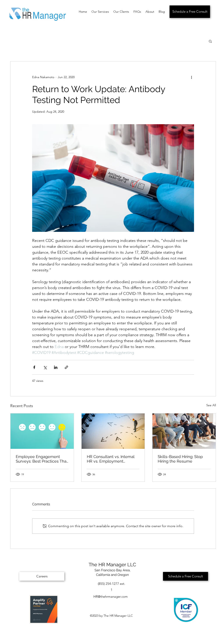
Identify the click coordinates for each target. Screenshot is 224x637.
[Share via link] (66, 367)
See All (211, 405)
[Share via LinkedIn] (56, 367)
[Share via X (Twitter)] (45, 367)
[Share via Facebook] (34, 367)
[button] (210, 41)
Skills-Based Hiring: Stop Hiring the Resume (180, 458)
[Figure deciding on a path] (113, 431)
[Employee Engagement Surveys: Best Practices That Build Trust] (42, 431)
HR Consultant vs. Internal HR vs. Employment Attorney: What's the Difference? (110, 458)
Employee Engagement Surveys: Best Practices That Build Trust (42, 458)
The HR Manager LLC (112, 564)
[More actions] (191, 77)
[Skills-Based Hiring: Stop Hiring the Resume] (184, 431)
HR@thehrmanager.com (110, 596)
